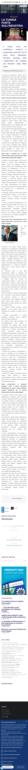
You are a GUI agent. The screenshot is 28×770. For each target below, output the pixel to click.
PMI (18, 665)
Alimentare (7, 519)
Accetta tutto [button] (7, 767)
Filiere (13, 651)
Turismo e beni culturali (10, 675)
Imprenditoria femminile (7, 655)
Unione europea (6, 677)
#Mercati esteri (17, 71)
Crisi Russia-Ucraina (14, 646)
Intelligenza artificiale (8, 657)
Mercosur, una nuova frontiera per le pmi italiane (13, 630)
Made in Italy (5, 660)
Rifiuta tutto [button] (20, 767)
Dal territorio (19, 648)
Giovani (13, 653)
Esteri (9, 526)
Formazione (6, 654)
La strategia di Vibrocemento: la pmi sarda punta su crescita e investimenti (13, 623)
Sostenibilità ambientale (15, 672)
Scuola (17, 670)
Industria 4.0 (21, 655)
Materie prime (20, 660)
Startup (4, 674)
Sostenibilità (5, 672)
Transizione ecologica (21, 674)
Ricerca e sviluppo (8, 671)
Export (8, 651)
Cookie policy (20, 745)
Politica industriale (8, 667)
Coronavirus (22, 644)
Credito (7, 646)
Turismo (3, 675)
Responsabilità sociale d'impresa (8, 669)
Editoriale (19, 649)
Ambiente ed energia (12, 643)
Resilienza (16, 667)
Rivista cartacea (5, 711)
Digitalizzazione (5, 649)
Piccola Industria (8, 665)
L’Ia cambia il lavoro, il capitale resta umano (12, 602)
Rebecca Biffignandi (17, 498)
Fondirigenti (17, 651)
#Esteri (14, 16)
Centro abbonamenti (6, 713)
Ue (16, 675)
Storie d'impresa (12, 674)
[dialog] (14, 745)
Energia (3, 651)
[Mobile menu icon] (26, 2)
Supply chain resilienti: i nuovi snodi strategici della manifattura (13, 616)
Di (18, 526)
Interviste (18, 659)
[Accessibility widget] (1, 768)
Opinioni (16, 662)
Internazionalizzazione (8, 659)
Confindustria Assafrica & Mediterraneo (10, 644)
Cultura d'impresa (8, 648)
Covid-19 (3, 646)
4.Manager (4, 642)
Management (12, 660)
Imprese (15, 655)
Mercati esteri (15, 530)
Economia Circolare (13, 649)
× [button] (26, 721)
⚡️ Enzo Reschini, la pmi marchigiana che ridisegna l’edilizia (11, 609)
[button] (14, 764)
